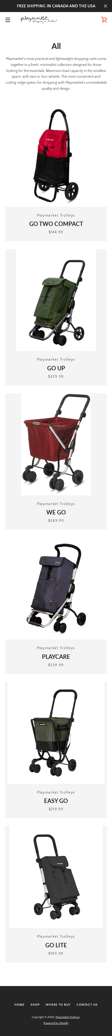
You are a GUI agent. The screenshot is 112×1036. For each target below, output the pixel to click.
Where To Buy (58, 1004)
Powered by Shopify (56, 1023)
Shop (35, 1004)
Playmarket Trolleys (67, 1017)
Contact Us (87, 1004)
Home (19, 1004)
